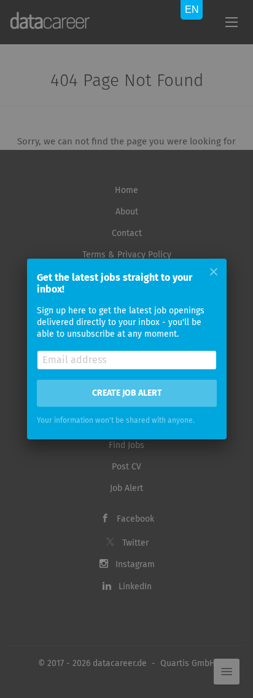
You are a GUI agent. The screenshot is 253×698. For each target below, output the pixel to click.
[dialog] (126, 349)
